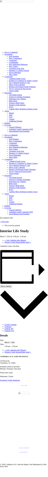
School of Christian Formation (19, 97)
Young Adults (14, 91)
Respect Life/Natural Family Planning (22, 87)
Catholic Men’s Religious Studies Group (23, 109)
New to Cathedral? (11, 52)
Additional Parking (15, 121)
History (11, 113)
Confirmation (13, 62)
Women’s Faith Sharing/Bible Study (17, 242)
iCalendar (7, 327)
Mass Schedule (24, 430)
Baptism (24, 438)
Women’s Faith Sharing (17, 105)
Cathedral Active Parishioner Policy (24, 456)
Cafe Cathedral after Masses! (15, 240)
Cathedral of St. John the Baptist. (18, 470)
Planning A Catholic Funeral (19, 70)
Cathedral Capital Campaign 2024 (21, 129)
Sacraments (8, 54)
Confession (13, 60)
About (6, 111)
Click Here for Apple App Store (24, 410)
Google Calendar (10, 325)
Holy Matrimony (24, 443)
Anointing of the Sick (16, 68)
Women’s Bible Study (16, 103)
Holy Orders (13, 66)
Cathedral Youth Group (17, 79)
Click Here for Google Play (24, 413)
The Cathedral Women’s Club (19, 83)
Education (8, 93)
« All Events (4, 222)
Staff (10, 115)
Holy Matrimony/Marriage (18, 64)
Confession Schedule (24, 434)
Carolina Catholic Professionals (24, 421)
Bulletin (7, 123)
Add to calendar (6, 286)
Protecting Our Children (17, 99)
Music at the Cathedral (17, 85)
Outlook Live (9, 331)
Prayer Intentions (15, 73)
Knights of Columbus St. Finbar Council (23, 81)
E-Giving (7, 125)
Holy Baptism (14, 56)
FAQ (11, 117)
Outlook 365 (8, 329)
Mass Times (13, 75)
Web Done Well (19, 474)
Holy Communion (15, 58)
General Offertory (15, 127)
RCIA (11, 107)
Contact (11, 119)
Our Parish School (15, 95)
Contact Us (24, 460)
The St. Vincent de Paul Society (20, 89)
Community (8, 77)
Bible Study (13, 101)
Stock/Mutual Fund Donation (19, 131)
